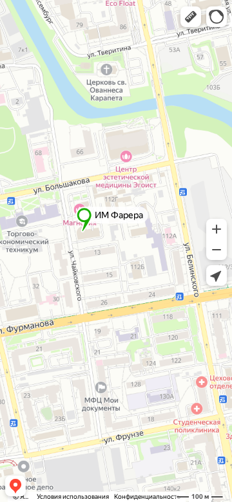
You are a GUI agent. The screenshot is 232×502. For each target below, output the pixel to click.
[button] (190, 16)
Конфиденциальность (147, 496)
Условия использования (73, 496)
